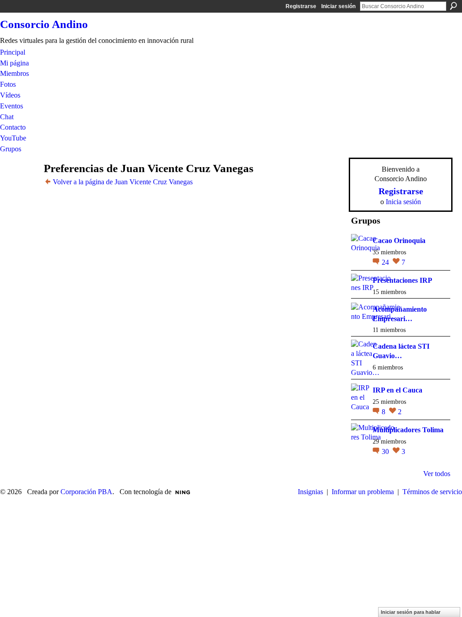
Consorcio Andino (44, 24)
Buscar (453, 6)
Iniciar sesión (338, 6)
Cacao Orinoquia (399, 240)
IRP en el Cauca (397, 390)
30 (386, 451)
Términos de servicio (432, 491)
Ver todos (436, 473)
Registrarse (301, 6)
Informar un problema (363, 491)
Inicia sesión (403, 202)
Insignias (310, 491)
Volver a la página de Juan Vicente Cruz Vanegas (123, 182)
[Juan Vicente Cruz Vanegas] (23, 186)
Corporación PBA (86, 491)
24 (386, 262)
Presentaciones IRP (402, 280)
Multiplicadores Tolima (408, 430)
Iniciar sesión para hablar (410, 612)
